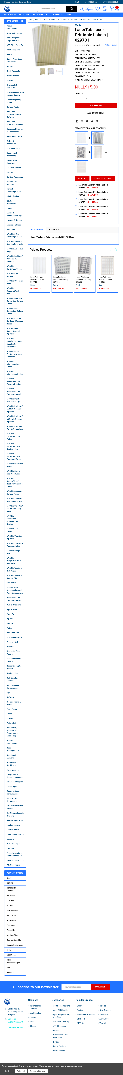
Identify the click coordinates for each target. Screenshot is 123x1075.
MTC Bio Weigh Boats (13, 552)
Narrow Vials (12, 583)
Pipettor (10, 623)
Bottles (10, 66)
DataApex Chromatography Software (14, 114)
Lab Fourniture (13, 830)
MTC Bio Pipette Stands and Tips (14, 400)
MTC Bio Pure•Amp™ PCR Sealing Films (14, 446)
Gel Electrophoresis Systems (15, 814)
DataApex (11, 925)
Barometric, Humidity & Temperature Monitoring (12, 732)
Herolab (10, 905)
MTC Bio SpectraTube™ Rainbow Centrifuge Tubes (15, 482)
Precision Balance (14, 637)
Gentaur (10, 883)
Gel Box (10, 172)
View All (10, 972)
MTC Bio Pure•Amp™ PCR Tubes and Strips (14, 456)
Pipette (10, 619)
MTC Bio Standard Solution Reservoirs (15, 499)
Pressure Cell (12, 642)
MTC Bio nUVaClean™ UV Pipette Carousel (14, 391)
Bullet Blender (13, 76)
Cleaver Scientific (14, 940)
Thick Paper (12, 709)
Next (116, 250)
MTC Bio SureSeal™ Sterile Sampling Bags (15, 508)
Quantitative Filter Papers (14, 659)
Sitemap (33, 1026)
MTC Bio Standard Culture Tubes (14, 492)
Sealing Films (12, 673)
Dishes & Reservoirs (11, 142)
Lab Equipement (13, 825)
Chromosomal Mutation (16, 15)
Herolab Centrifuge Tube (14, 190)
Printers (10, 647)
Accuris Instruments (12, 27)
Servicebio (11, 915)
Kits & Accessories (12, 202)
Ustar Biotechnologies (13, 961)
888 (8, 968)
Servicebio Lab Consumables (13, 686)
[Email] (82, 121)
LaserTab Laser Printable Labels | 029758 (83, 279)
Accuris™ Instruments (12, 741)
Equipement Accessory (12, 154)
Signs (9, 693)
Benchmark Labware (11, 756)
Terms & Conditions (18, 1062)
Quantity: (80, 93)
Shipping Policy (47, 1062)
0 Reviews (54, 230)
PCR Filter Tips (13, 844)
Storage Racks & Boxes (14, 703)
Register (89, 10)
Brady (9, 878)
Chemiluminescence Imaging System (15, 93)
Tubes (9, 714)
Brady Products (13, 71)
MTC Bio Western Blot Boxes (14, 569)
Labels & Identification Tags (14, 214)
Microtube (11, 229)
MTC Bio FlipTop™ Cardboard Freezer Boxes (15, 321)
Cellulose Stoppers (15, 782)
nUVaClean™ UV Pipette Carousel (14, 598)
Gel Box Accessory (15, 177)
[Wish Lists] (99, 9)
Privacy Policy (104, 1062)
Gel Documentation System (15, 807)
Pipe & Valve (12, 609)
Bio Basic (11, 896)
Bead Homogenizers (13, 749)
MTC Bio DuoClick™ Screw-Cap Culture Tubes (15, 301)
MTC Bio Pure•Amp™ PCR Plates (14, 436)
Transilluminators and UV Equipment (14, 854)
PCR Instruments (14, 605)
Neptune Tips (12, 935)
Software (10, 697)
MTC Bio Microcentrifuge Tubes (14, 364)
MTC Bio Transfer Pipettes (14, 537)
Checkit (10, 80)
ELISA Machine (13, 148)
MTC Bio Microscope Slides (15, 372)
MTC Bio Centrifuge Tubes (14, 267)
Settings (8, 1071)
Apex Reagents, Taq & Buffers (13, 39)
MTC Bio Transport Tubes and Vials (15, 544)
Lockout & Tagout (14, 220)
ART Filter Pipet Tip (15, 45)
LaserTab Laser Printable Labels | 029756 (60, 279)
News (69, 15)
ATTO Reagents (13, 50)
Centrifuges (12, 786)
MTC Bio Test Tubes (12, 530)
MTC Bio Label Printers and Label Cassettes (14, 354)
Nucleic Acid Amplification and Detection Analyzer (15, 590)
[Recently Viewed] (106, 9)
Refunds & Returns (76, 1062)
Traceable (11, 930)
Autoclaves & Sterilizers (12, 763)
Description (37, 230)
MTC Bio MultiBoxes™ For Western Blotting (14, 381)
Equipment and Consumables (13, 792)
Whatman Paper (13, 865)
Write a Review (111, 45)
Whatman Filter (13, 860)
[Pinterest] (97, 121)
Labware (10, 839)
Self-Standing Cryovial (12, 679)
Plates (9, 628)
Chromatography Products (14, 101)
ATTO (9, 950)
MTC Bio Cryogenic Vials (15, 282)
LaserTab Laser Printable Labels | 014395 (105, 279)
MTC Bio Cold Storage (12, 274)
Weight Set (11, 723)
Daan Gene (11, 955)
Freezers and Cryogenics (12, 799)
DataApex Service (14, 136)
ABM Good (11, 920)
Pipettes (10, 848)
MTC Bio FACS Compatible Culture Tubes (15, 311)
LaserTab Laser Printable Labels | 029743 (37, 279)
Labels (9, 208)
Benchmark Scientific (11, 889)
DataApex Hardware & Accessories (15, 130)
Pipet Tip (10, 614)
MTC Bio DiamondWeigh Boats (13, 291)
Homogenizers (13, 770)
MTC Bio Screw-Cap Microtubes (14, 472)
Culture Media (13, 107)
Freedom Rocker (14, 168)
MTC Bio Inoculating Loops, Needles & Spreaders (14, 342)
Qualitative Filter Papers (13, 652)
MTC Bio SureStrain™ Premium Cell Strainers (12, 520)
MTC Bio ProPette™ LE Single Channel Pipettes (15, 419)
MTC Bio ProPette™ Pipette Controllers (15, 427)
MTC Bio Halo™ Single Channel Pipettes (13, 331)
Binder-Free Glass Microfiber (14, 60)
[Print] (87, 121)
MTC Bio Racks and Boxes (15, 465)
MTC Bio (10, 900)
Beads (9, 54)
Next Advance (12, 910)
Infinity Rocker (13, 196)
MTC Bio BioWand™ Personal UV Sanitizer (15, 259)
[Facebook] (77, 121)
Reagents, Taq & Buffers (14, 667)
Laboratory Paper (14, 834)
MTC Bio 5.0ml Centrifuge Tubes (14, 235)
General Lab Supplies (12, 182)
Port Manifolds (13, 633)
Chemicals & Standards (12, 86)
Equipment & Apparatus (12, 161)
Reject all (21, 1071)
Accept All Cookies (38, 1071)
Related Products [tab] (41, 249)
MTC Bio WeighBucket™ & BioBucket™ (14, 561)
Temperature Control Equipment (15, 775)
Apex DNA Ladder (14, 33)
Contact (56, 15)
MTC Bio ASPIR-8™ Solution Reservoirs (15, 242)
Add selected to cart (103, 178)
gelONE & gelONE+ (15, 820)
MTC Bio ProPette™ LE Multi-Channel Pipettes (15, 409)
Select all (82, 178)
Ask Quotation (40, 15)
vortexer (10, 718)
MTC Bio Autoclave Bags (15, 250)
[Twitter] (92, 121)
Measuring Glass (14, 225)
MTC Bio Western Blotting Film (14, 576)
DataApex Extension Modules (15, 123)
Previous (111, 250)
